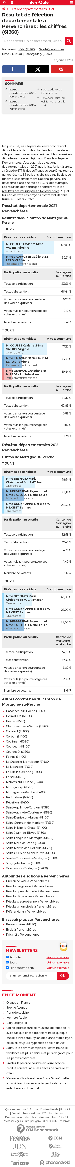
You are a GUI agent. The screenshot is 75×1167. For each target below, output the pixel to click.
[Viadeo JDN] (55, 1154)
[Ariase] (20, 1162)
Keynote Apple (16, 1017)
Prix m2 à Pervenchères (22, 934)
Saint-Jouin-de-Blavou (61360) (26, 833)
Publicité (65, 1109)
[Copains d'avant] (20, 1154)
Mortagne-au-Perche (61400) (25, 792)
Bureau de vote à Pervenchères (27, 881)
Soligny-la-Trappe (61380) (23, 863)
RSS (44, 1113)
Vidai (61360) (27, 49)
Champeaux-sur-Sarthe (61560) (27, 726)
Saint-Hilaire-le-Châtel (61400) (26, 828)
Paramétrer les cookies (44, 1117)
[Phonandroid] (55, 1162)
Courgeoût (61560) (18, 752)
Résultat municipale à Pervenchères (31, 906)
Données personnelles (17, 1117)
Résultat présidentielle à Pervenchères (32, 891)
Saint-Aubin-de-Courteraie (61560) (29, 812)
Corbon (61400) (16, 736)
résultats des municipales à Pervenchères (30, 191)
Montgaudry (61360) (38, 54)
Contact (15, 1113)
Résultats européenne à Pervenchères (32, 901)
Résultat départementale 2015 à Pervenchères (22, 105)
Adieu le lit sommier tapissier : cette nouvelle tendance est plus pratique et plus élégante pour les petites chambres (39, 1053)
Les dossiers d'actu (21, 968)
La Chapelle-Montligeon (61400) (27, 762)
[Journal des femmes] (20, 1138)
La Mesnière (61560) (19, 767)
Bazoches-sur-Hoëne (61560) (25, 711)
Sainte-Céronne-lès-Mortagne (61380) (32, 858)
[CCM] (55, 1138)
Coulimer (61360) (17, 741)
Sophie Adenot (16, 1007)
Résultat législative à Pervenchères (30, 896)
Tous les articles (31, 1113)
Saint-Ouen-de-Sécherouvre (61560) (30, 853)
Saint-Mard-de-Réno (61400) (25, 843)
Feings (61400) (16, 757)
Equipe (34, 1109)
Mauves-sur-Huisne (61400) (25, 782)
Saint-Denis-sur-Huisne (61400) (27, 817)
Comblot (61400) (17, 731)
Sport (12, 962)
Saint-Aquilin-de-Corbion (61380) (28, 807)
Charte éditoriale (49, 1109)
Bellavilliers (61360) (19, 716)
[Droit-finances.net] (55, 1146)
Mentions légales (13, 1121)
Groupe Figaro (33, 1121)
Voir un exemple (58, 957)
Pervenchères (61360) (21, 924)
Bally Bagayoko (16, 1023)
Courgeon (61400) (18, 746)
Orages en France (18, 1002)
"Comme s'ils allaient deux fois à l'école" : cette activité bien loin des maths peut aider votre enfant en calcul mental (37, 1083)
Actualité (15, 957)
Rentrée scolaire (17, 1012)
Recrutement (56, 1113)
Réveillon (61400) (17, 802)
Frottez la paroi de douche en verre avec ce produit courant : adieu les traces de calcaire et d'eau (37, 1068)
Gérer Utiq (64, 1117)
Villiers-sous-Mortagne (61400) (27, 868)
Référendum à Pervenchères (26, 911)
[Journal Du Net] (20, 1146)
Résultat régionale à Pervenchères (29, 886)
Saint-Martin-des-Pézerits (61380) (29, 848)
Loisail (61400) (15, 777)
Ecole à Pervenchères (21, 929)
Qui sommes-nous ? (16, 1109)
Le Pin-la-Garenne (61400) (24, 772)
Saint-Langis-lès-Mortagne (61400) (29, 838)
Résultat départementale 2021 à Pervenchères (22, 93)
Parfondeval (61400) (19, 797)
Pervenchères (49, 97)
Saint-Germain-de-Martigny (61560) (30, 823)
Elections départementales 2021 (31, 9)
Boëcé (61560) (15, 721)
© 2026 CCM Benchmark (57, 1121)
